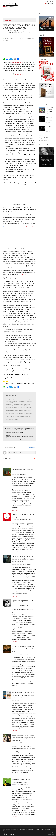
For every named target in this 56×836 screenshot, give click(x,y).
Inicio (4, 12)
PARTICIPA (39, 1)
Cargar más (19, 808)
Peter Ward (23, 261)
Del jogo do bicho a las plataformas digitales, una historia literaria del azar (23, 636)
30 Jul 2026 (48, 122)
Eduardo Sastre (24, 641)
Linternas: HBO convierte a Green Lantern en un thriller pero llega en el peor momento (23, 546)
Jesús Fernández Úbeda (26, 506)
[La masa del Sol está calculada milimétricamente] (19, 223)
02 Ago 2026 (48, 113)
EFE (21, 687)
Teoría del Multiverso (27, 32)
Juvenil (12, 12)
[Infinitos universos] (19, 74)
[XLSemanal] (49, 3)
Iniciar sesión (32, 434)
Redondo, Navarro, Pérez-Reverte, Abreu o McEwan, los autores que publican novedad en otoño (23, 682)
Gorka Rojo (23, 461)
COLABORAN (27, 1)
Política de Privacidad (34, 816)
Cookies (41, 816)
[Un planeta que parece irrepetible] (19, 189)
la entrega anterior (18, 62)
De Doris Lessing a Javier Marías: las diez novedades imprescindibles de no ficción (23, 724)
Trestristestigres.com (20, 816)
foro (20, 416)
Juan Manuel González (25, 551)
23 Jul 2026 (48, 131)
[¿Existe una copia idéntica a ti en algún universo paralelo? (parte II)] (19, 47)
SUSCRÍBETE (33, 1)
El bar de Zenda (49, 111)
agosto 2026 (44, 138)
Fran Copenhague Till (14, 33)
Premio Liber (43, 819)
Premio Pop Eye (50, 819)
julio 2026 (43, 140)
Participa (45, 816)
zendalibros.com (24, 593)
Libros (8, 12)
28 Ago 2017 (5, 32)
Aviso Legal (27, 816)
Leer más (14, 497)
